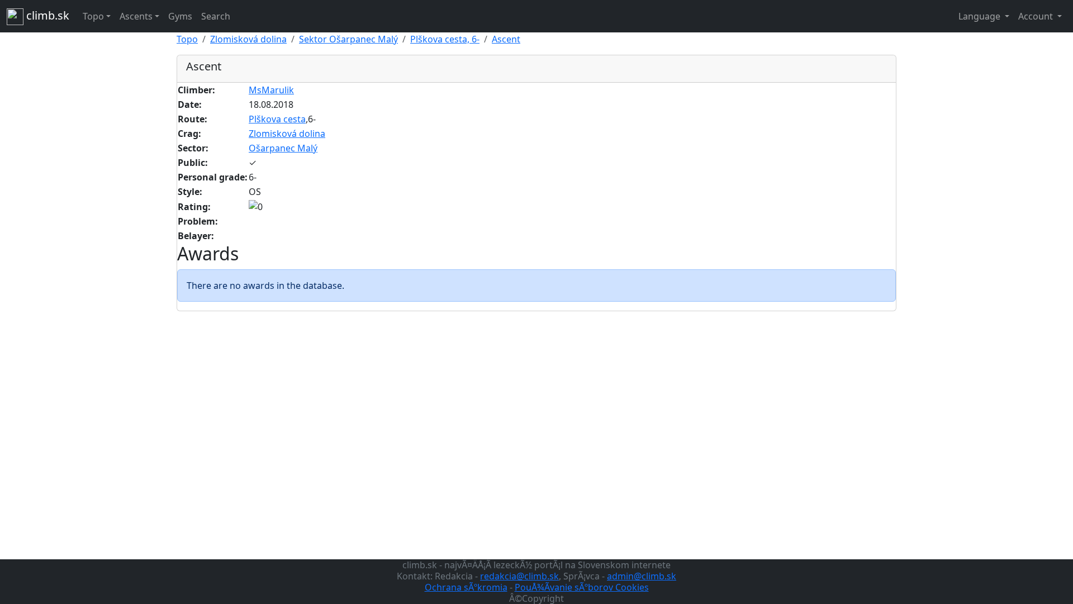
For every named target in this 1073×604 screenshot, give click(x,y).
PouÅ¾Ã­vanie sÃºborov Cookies (582, 587)
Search (215, 16)
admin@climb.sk (641, 576)
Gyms (180, 16)
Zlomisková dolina (248, 39)
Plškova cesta (277, 119)
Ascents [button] (136, 16)
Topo (187, 39)
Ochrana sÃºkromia (466, 587)
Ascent (506, 39)
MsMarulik (271, 90)
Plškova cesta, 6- (444, 39)
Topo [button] (93, 16)
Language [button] (980, 16)
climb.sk (46, 15)
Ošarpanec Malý (283, 148)
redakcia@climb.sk (519, 576)
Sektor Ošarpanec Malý (348, 39)
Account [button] (1036, 16)
